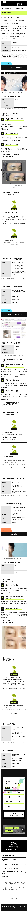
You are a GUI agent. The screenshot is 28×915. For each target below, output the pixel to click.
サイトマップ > (14, 898)
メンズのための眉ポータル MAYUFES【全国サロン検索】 (16, 1)
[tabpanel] (14, 173)
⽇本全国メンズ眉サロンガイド (14, 814)
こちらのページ (15, 890)
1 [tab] (13, 187)
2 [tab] (14, 187)
